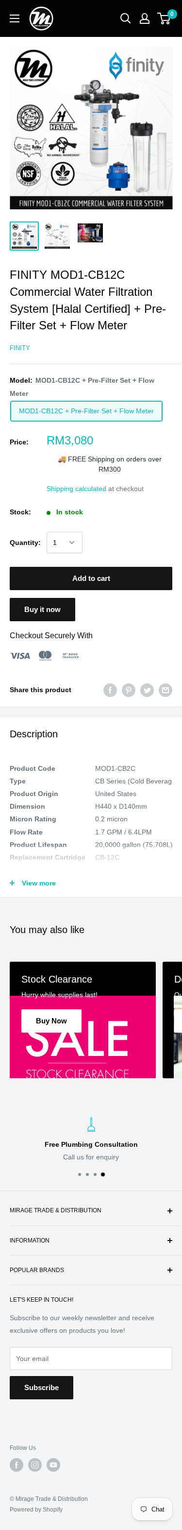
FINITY (20, 348)
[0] (164, 18)
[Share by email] (165, 690)
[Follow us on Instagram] (35, 1465)
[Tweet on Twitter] (147, 690)
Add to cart (91, 578)
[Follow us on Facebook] (16, 1465)
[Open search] (125, 18)
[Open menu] (14, 18)
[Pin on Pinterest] (128, 690)
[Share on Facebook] (110, 690)
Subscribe (41, 1387)
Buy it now (42, 609)
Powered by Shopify (36, 1509)
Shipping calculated (76, 489)
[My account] (144, 18)
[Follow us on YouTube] (53, 1465)
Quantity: (25, 542)
